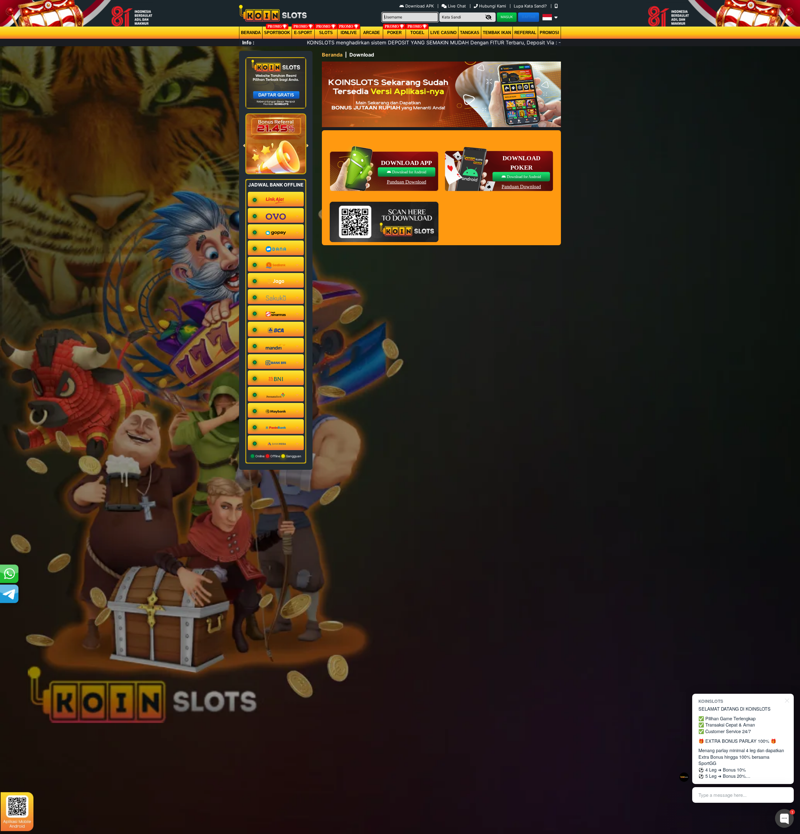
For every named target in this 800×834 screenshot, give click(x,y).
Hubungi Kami (492, 5)
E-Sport (303, 32)
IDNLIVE (349, 32)
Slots (326, 32)
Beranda (251, 32)
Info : (248, 42)
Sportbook (277, 32)
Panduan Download (406, 181)
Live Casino (443, 32)
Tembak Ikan (497, 32)
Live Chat (456, 5)
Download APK (419, 5)
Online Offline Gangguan (277, 456)
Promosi (549, 32)
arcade (371, 32)
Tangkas (469, 32)
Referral (525, 32)
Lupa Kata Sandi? (531, 5)
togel (417, 32)
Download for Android (408, 172)
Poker (394, 32)
